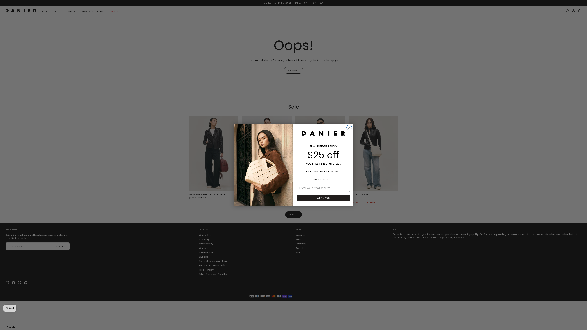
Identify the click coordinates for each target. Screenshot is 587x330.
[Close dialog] (349, 127)
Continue (323, 198)
